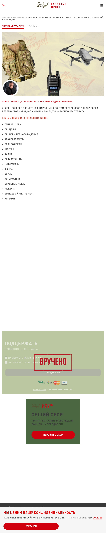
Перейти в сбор (53, 434)
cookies (97, 517)
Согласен (31, 526)
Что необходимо (13, 25)
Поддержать (53, 372)
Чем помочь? (19, 17)
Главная (6, 17)
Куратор (34, 25)
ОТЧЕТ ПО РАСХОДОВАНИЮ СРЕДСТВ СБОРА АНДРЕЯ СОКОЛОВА (37, 101)
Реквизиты (39, 389)
